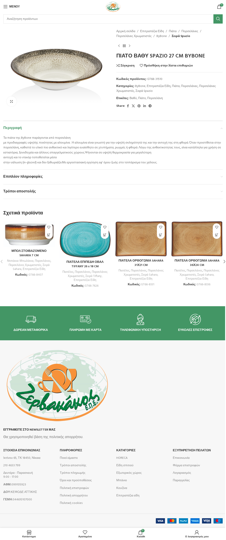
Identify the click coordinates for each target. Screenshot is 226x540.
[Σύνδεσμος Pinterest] (139, 106)
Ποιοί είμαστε (69, 458)
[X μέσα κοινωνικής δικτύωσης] (133, 106)
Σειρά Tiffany (93, 276)
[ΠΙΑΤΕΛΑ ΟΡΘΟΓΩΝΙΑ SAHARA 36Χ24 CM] (197, 239)
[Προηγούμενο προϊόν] (119, 46)
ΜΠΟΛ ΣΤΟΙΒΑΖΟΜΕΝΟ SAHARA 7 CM (29, 253)
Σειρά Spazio (181, 36)
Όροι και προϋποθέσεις (76, 480)
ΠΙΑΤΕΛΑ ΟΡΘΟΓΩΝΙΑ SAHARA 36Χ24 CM (197, 263)
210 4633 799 (11, 465)
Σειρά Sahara (149, 275)
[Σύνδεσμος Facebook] (127, 106)
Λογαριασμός (182, 472)
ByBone (161, 36)
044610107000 (17, 499)
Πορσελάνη (155, 98)
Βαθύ (133, 98)
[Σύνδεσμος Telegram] (150, 106)
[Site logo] (113, 6)
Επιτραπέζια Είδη (152, 31)
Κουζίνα (121, 488)
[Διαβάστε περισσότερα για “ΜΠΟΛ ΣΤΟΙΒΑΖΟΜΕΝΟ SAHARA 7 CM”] (49, 235)
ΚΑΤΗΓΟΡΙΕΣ (126, 450)
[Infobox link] (31, 323)
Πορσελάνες (189, 31)
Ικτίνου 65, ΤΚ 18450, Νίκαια (21, 458)
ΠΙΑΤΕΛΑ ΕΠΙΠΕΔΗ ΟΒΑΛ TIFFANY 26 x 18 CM (85, 264)
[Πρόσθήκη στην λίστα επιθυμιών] (49, 227)
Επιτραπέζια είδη (127, 495)
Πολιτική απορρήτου (74, 495)
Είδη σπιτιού (125, 465)
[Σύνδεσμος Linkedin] (144, 106)
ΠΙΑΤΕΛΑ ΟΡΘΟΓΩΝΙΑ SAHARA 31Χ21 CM (141, 263)
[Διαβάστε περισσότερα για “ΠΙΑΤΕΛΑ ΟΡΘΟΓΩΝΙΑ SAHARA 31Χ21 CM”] (161, 235)
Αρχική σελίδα (125, 31)
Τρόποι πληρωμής (72, 472)
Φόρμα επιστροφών (186, 465)
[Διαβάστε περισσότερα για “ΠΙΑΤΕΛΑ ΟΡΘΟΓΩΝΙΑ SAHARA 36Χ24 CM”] (216, 235)
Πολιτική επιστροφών (74, 488)
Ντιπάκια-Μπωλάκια (20, 261)
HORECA (122, 458)
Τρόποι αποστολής (73, 465)
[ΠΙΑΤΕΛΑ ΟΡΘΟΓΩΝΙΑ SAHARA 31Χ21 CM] (141, 239)
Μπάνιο (121, 480)
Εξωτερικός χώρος (129, 472)
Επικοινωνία (181, 458)
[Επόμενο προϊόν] (129, 46)
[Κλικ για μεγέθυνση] (12, 101)
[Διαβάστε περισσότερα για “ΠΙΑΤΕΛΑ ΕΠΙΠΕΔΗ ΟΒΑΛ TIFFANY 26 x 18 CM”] (105, 235)
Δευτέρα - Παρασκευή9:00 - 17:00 (18, 474)
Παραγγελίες (181, 480)
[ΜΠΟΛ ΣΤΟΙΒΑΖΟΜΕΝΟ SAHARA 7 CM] (29, 234)
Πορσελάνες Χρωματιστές (134, 36)
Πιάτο (142, 98)
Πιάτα (173, 31)
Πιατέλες (67, 272)
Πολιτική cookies (71, 503)
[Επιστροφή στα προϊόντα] (124, 46)
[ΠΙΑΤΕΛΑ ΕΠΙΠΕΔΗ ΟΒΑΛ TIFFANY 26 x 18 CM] (85, 239)
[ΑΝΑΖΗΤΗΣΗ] (218, 19)
